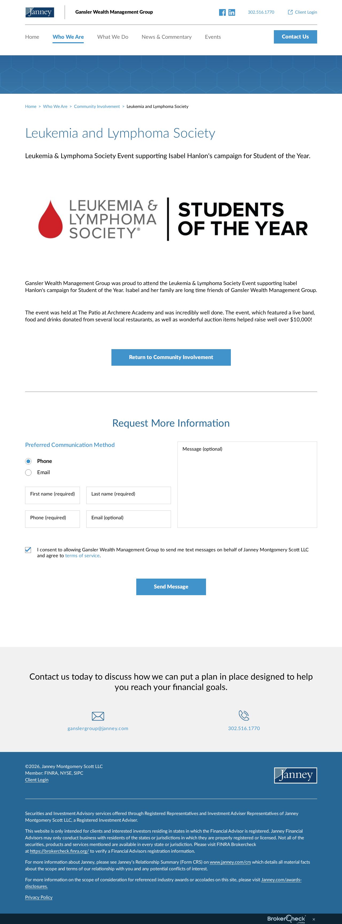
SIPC (78, 773)
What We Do (112, 37)
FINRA (51, 773)
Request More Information (171, 423)
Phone (44, 461)
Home (32, 37)
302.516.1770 (244, 728)
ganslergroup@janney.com (98, 728)
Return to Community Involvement (171, 357)
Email (43, 472)
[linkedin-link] (231, 12)
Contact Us (295, 37)
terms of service (82, 555)
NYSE (66, 773)
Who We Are (68, 37)
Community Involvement (97, 106)
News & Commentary (167, 37)
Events (213, 37)
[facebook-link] (222, 12)
